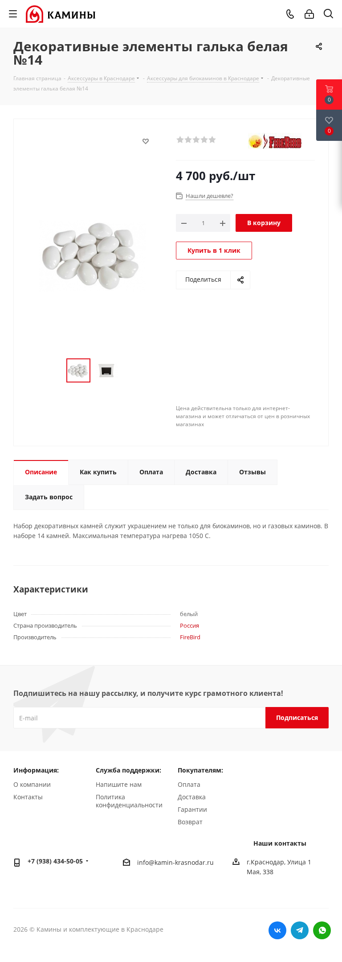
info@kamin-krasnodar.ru (175, 862)
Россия (189, 625)
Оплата (189, 784)
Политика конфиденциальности (129, 801)
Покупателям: (200, 770)
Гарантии (192, 809)
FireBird (190, 637)
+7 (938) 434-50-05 (55, 861)
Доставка (192, 797)
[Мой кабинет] (309, 14)
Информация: (36, 770)
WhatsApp (322, 930)
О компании (32, 784)
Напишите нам (119, 784)
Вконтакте (277, 930)
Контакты (28, 797)
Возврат (190, 822)
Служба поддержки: (128, 770)
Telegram (300, 930)
